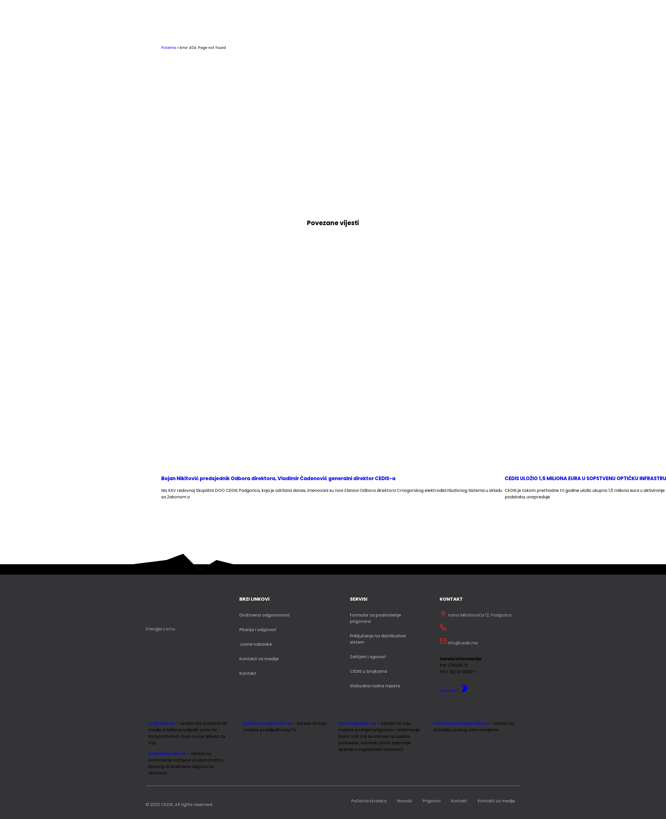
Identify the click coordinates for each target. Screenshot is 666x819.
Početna (168, 47)
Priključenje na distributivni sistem (378, 639)
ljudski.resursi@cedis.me (267, 723)
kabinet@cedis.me (167, 754)
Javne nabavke (255, 644)
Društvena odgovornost (264, 615)
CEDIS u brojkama (368, 671)
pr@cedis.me (161, 723)
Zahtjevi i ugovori (368, 657)
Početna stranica (369, 801)
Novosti (404, 801)
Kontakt (247, 673)
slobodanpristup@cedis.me (461, 723)
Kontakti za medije (259, 659)
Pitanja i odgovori (257, 630)
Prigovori (431, 801)
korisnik (357, 723)
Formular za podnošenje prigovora (375, 618)
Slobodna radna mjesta (375, 686)
